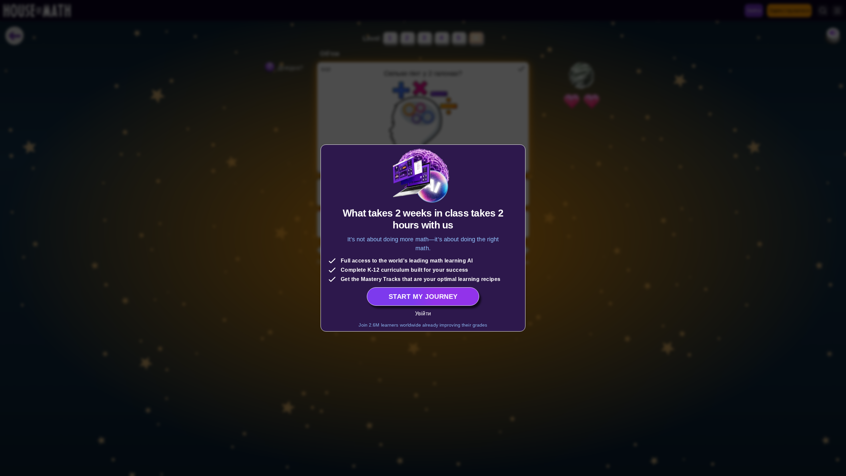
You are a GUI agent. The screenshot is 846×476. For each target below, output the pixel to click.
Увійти (423, 313)
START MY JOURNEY (423, 296)
